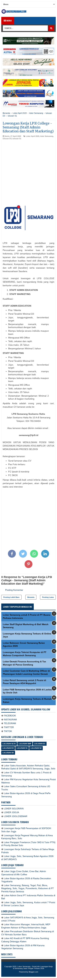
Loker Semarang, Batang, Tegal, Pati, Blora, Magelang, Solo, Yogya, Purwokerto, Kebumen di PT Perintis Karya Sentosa (27, 888)
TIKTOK (8, 731)
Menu (9, 20)
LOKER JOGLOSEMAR (15, 816)
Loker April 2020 (32, 136)
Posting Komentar (14, 590)
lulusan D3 (7, 138)
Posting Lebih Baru (11, 597)
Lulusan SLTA (9, 744)
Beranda (30, 597)
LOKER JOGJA (11, 812)
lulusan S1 (17, 138)
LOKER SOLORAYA (14, 808)
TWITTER (9, 727)
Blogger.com (33, 972)
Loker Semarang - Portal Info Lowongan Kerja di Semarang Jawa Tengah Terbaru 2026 (33, 967)
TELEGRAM (10, 723)
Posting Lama (48, 597)
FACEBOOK (10, 715)
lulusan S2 (36, 748)
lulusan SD (8, 753)
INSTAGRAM (10, 719)
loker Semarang (46, 136)
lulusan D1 (39, 744)
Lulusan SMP (25, 744)
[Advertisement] (28, 170)
